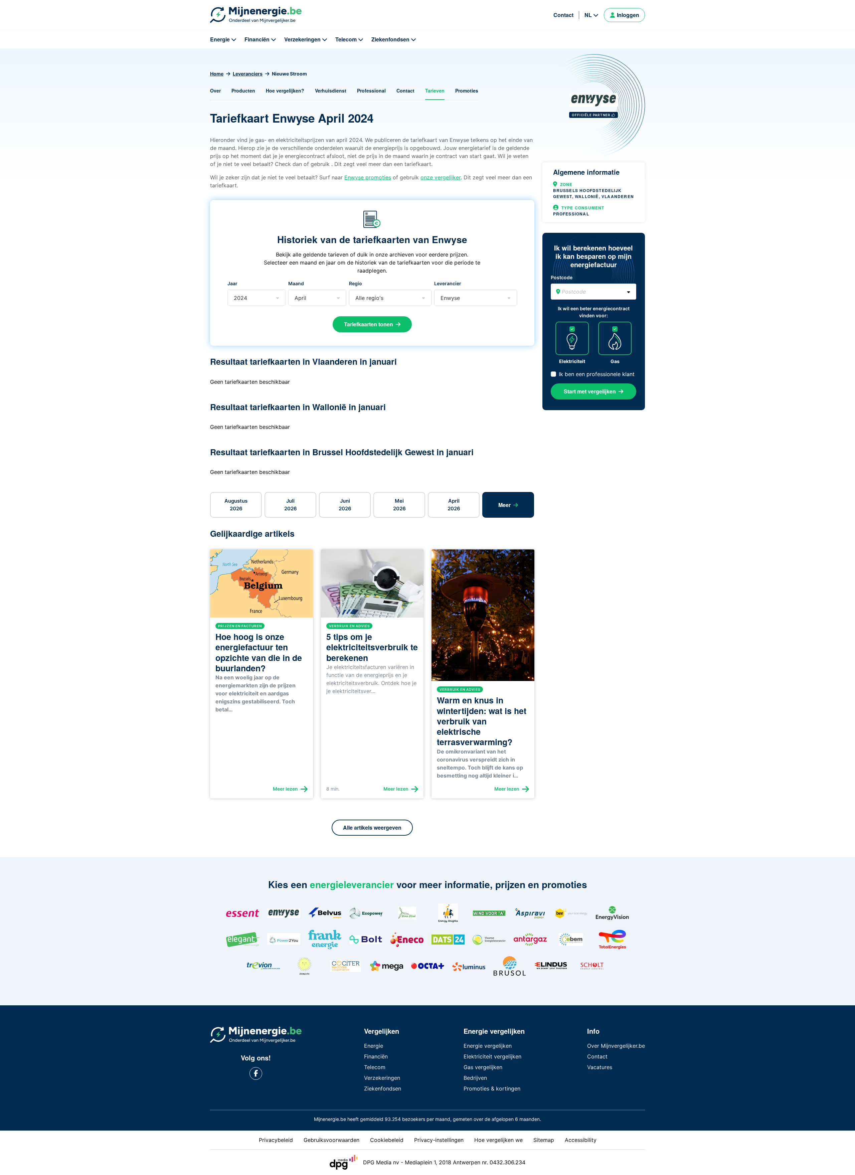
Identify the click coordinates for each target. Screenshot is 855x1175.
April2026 (454, 505)
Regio (355, 283)
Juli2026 (290, 505)
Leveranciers (248, 73)
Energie (220, 39)
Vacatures (599, 1067)
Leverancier (447, 283)
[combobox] (234, 298)
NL (588, 15)
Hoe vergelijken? (285, 90)
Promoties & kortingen (492, 1088)
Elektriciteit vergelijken (492, 1056)
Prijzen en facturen (240, 626)
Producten (243, 90)
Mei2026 (399, 505)
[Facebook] (256, 1073)
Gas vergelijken (483, 1067)
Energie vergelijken (488, 1045)
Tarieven (435, 90)
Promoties (466, 90)
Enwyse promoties (367, 177)
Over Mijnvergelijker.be (616, 1045)
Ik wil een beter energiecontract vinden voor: (594, 312)
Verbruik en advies (349, 626)
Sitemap (543, 1140)
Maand (296, 283)
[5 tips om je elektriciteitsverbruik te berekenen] (372, 586)
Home (216, 73)
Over (215, 90)
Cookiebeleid (386, 1140)
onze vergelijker (440, 177)
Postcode (561, 277)
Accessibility (580, 1140)
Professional (371, 90)
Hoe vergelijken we (498, 1140)
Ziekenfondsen (390, 39)
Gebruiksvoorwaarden (331, 1140)
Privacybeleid (276, 1140)
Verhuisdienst (330, 90)
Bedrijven (475, 1077)
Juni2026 (345, 505)
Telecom (346, 39)
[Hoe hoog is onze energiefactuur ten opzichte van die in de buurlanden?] (261, 586)
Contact (563, 15)
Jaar (232, 283)
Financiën (257, 39)
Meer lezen (285, 789)
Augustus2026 (235, 505)
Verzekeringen (302, 39)
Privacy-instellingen (439, 1140)
